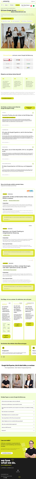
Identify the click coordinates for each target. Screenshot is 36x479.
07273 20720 (4, 467)
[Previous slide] (1, 356)
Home (2, 5)
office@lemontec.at (11, 467)
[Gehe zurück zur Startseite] (16, 1)
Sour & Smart (23, 6)
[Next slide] (4, 356)
